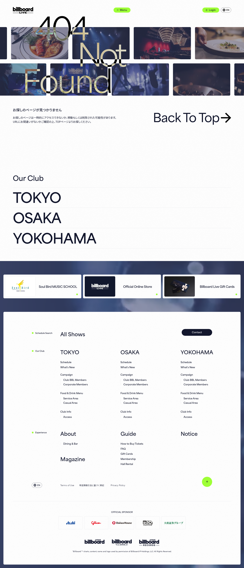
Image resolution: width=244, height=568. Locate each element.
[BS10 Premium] (148, 522)
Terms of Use (67, 485)
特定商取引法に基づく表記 (91, 485)
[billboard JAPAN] (95, 541)
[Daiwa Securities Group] (173, 522)
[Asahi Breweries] (70, 522)
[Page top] (207, 482)
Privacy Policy (118, 485)
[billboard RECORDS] (149, 542)
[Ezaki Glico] (96, 522)
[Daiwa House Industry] (122, 522)
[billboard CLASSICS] (122, 542)
